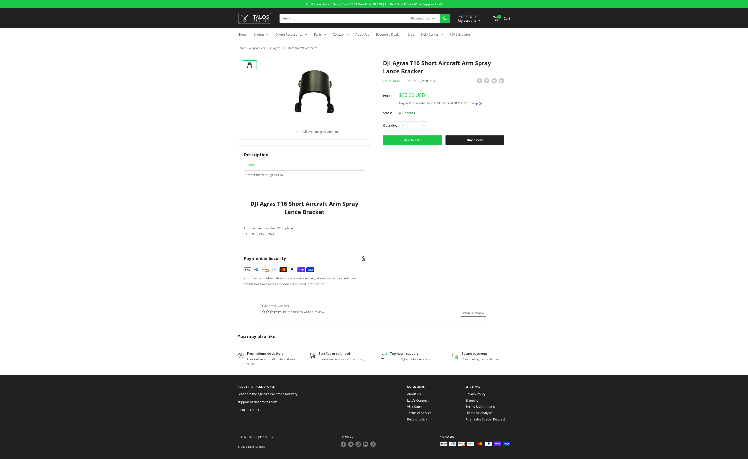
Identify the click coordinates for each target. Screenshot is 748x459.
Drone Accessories (289, 34)
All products (257, 48)
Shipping (472, 400)
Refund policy (417, 419)
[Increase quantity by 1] (424, 126)
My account (467, 20)
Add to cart (412, 140)
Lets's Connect (418, 400)
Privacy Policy (475, 394)
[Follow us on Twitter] (351, 444)
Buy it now (475, 140)
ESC (278, 228)
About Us (362, 34)
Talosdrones (392, 81)
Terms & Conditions (480, 407)
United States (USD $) (253, 437)
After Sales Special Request (485, 419)
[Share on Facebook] (479, 80)
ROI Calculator (460, 34)
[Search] (445, 18)
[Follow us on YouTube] (365, 444)
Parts (318, 34)
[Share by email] (501, 80)
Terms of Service (419, 413)
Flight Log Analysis (479, 413)
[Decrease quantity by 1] (403, 126)
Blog (411, 34)
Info (252, 165)
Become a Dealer (388, 34)
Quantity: (390, 125)
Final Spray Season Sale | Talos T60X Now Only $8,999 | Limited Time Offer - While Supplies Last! (374, 4)
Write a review (473, 313)
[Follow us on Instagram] (358, 444)
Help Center (429, 34)
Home (242, 34)
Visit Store (414, 407)
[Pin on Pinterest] (487, 80)
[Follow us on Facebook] (343, 444)
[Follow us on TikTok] (373, 444)
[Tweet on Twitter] (494, 80)
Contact (338, 34)
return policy (354, 359)
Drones (258, 34)
